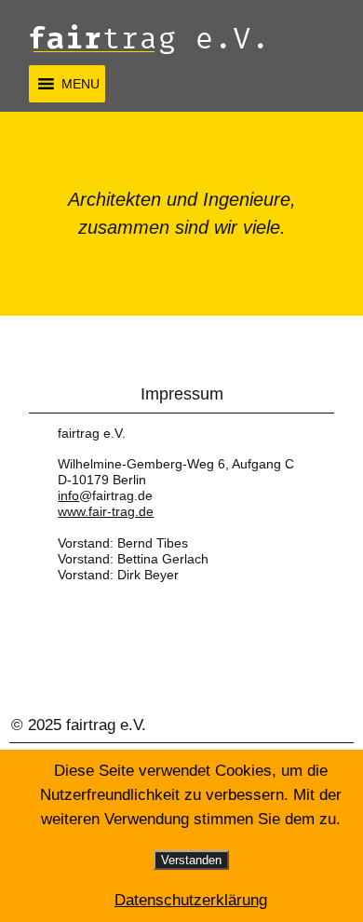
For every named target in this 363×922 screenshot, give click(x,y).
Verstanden (191, 860)
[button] (80, 83)
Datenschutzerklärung (190, 900)
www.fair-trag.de (106, 511)
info (68, 495)
